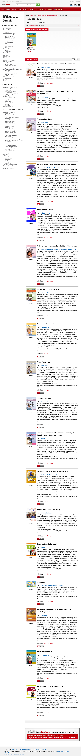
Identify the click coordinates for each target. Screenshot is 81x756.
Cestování (7, 70)
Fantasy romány (9, 46)
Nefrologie (7, 127)
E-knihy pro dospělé (40, 15)
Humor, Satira (6, 52)
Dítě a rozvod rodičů (44, 651)
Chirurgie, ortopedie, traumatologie (13, 114)
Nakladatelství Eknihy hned (26, 749)
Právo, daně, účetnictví (9, 168)
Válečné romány (9, 40)
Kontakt (3, 1)
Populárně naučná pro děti (10, 87)
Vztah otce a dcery (44, 398)
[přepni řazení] (76, 59)
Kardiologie (7, 120)
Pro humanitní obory (10, 148)
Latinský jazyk (8, 159)
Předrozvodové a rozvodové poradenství (52, 471)
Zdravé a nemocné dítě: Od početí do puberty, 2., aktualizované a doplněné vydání (56, 434)
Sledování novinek (41, 749)
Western (7, 41)
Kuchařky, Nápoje (9, 64)
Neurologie (7, 151)
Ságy (6, 47)
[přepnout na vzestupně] (40, 25)
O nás (7, 1)
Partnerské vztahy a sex (11, 73)
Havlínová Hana (45, 67)
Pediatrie (7, 116)
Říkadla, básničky (9, 99)
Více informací (60, 751)
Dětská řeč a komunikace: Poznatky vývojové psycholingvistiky (54, 610)
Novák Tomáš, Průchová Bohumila (50, 475)
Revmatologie (8, 136)
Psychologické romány (10, 38)
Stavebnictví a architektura (10, 165)
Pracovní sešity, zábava (10, 91)
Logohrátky (41, 582)
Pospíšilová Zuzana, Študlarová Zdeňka (52, 586)
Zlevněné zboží (7, 20)
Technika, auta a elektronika (10, 164)
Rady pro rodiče (9, 74)
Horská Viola (44, 547)
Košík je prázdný (73, 5)
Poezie (5, 79)
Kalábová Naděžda (46, 513)
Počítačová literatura (8, 82)
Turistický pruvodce (9, 63)
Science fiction (8, 51)
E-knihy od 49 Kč (8, 19)
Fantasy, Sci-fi (6, 49)
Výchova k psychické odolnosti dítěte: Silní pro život (57, 246)
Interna (6, 144)
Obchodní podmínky (9, 752)
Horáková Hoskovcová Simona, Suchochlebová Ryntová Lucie (58, 249)
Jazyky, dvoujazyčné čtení (11, 94)
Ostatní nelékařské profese (11, 146)
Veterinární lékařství (10, 121)
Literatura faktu (7, 57)
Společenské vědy (7, 167)
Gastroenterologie (9, 126)
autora (33, 25)
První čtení (7, 105)
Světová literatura (9, 42)
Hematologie (8, 142)
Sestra (6, 134)
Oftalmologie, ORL (9, 137)
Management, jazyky (10, 123)
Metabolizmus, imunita (10, 145)
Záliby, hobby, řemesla (10, 65)
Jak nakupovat (12, 1)
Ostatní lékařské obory (10, 128)
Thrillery (7, 32)
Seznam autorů (7, 23)
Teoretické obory (9, 122)
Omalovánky (8, 90)
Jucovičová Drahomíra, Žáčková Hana (51, 168)
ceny (31, 25)
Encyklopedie (8, 88)
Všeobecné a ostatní (8, 77)
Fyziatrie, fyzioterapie (10, 131)
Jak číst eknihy (19, 1)
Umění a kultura (7, 78)
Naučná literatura (7, 61)
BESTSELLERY (7, 16)
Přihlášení (72, 1)
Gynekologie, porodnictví (11, 135)
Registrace (77, 1)
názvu (36, 25)
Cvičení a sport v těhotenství (48, 289)
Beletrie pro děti (7, 96)
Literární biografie (9, 45)
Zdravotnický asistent (10, 150)
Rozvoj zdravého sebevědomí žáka (50, 686)
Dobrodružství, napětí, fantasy (12, 97)
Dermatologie (8, 125)
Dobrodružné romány (10, 37)
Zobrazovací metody (10, 130)
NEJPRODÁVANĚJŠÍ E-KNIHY (11, 17)
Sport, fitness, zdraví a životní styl (52, 15)
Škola (4, 155)
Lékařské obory (8, 158)
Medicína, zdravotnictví (9, 112)
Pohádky (7, 100)
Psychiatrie (7, 113)
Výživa (6, 75)
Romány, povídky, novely (9, 33)
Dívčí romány (8, 43)
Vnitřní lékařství (8, 149)
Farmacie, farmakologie (10, 132)
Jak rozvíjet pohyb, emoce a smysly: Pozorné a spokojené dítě (55, 92)
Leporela (7, 95)
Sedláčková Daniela (46, 690)
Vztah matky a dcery (44, 119)
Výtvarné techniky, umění (11, 68)
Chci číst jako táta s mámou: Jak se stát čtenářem (56, 64)
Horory (6, 31)
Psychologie (6, 154)
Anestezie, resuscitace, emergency (13, 139)
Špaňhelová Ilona (31, 49)
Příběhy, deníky (8, 101)
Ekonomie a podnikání (9, 60)
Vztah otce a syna (43, 362)
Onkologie (7, 153)
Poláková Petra (45, 97)
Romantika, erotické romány (12, 34)
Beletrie (5, 59)
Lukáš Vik (14, 749)
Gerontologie (8, 141)
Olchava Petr (44, 438)
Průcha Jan (44, 615)
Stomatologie (8, 118)
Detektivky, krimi (7, 28)
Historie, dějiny (7, 56)
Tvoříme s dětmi (9, 92)
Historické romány (9, 36)
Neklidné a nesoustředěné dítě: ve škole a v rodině (56, 164)
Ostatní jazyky (8, 162)
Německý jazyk (8, 163)
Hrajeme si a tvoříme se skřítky (48, 509)
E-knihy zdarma (7, 21)
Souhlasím (67, 751)
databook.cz (32, 15)
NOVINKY (5, 15)
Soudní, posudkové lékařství (12, 117)
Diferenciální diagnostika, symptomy (14, 140)
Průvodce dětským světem (47, 324)
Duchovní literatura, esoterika (10, 54)
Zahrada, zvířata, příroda (11, 66)
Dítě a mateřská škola (45, 209)
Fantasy (7, 50)
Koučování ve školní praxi (47, 544)
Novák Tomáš (44, 123)
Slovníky (7, 160)
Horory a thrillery (7, 29)
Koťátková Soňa (45, 213)
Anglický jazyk (8, 156)
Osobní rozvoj (6, 80)
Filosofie (5, 55)
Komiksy (7, 104)
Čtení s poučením (9, 102)
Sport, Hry (7, 71)
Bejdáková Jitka (45, 293)
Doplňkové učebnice (8, 106)
